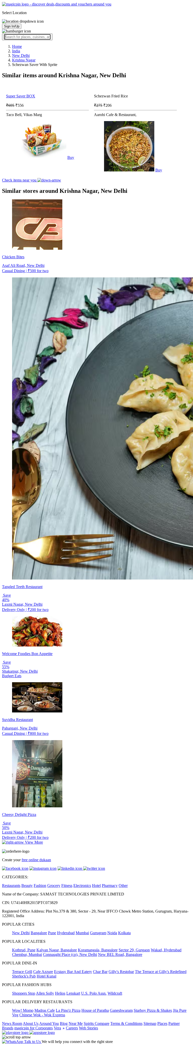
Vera (57, 1028)
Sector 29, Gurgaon (134, 950)
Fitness (66, 885)
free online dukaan (36, 860)
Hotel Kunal (46, 976)
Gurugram (98, 933)
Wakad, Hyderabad (166, 950)
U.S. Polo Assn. (94, 993)
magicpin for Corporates (33, 1028)
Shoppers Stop (23, 993)
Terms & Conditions (126, 1023)
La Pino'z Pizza (68, 1010)
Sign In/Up (11, 26)
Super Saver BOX (20, 96)
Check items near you (19, 180)
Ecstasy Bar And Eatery (73, 971)
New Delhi (21, 933)
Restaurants (11, 885)
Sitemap (149, 1023)
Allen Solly (45, 993)
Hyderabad (66, 933)
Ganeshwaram (121, 1010)
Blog (64, 1023)
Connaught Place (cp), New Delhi (70, 954)
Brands (7, 1028)
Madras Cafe (44, 1010)
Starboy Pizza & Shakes (153, 1010)
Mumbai (82, 933)
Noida (112, 933)
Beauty (27, 885)
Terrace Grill (22, 971)
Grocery (53, 885)
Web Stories (88, 1028)
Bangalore (39, 933)
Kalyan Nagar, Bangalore (56, 950)
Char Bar (100, 971)
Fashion (40, 885)
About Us (30, 1023)
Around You (49, 1023)
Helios (60, 993)
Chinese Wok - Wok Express (42, 1015)
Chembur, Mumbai (27, 954)
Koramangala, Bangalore (98, 950)
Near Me (76, 1023)
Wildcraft (115, 993)
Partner (174, 1023)
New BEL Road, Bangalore (120, 954)
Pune (52, 933)
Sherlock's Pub (24, 976)
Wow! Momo (22, 1010)
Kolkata (124, 933)
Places (162, 1023)
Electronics (82, 885)
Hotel (96, 885)
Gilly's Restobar (121, 971)
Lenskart (73, 993)
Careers (72, 1028)
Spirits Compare (96, 1023)
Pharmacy (110, 885)
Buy (70, 157)
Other (123, 885)
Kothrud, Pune (23, 950)
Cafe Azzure (43, 971)
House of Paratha (95, 1010)
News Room (12, 1023)
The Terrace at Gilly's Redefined (160, 971)
